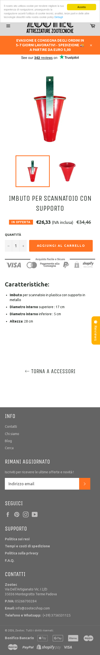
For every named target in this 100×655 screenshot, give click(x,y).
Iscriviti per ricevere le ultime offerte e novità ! (39, 472)
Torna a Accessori (52, 371)
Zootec (20, 630)
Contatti (11, 426)
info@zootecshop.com (27, 608)
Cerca (9, 448)
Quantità (13, 234)
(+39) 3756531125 (38, 615)
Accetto (81, 7)
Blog (8, 441)
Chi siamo (12, 434)
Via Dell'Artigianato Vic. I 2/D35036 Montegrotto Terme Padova (31, 589)
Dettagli (58, 17)
